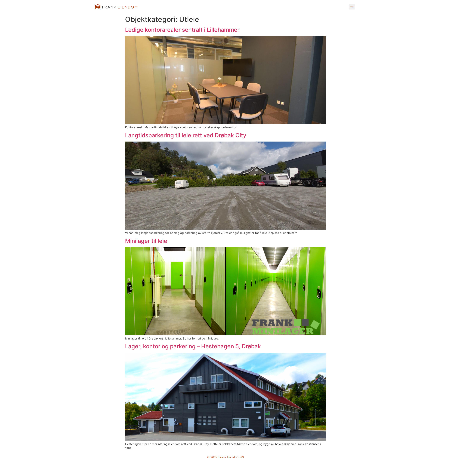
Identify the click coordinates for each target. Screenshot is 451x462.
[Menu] (352, 7)
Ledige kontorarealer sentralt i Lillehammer (182, 29)
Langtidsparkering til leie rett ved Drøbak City (185, 135)
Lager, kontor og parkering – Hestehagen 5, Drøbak (193, 346)
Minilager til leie (146, 240)
